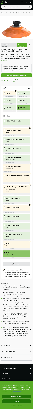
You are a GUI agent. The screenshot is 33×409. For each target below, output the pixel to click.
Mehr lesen (4, 60)
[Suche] (29, 7)
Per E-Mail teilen (16, 80)
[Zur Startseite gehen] (4, 2)
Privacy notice (17, 391)
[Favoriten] (22, 2)
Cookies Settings (16, 405)
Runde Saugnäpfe (11, 12)
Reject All (16, 401)
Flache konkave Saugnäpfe (25, 12)
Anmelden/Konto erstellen (16, 75)
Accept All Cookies (16, 396)
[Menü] (30, 2)
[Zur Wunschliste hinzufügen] (29, 45)
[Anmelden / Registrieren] (26, 2)
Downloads (6, 80)
